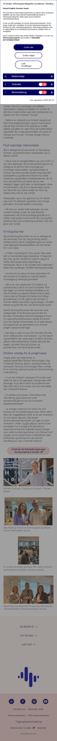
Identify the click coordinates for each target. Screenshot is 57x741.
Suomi (26, 8)
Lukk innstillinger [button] (26, 64)
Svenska (19, 8)
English (12, 8)
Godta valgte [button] (28, 55)
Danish (6, 8)
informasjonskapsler (11, 38)
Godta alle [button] (28, 47)
